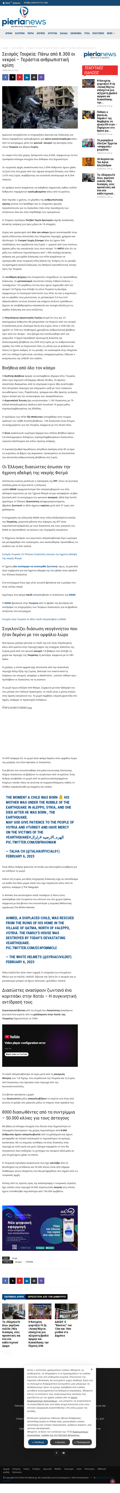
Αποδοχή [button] (39, 1442)
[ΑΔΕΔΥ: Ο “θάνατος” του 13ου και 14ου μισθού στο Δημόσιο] (66, 1311)
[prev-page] (4, 1352)
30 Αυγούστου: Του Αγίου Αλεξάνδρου (105, 162)
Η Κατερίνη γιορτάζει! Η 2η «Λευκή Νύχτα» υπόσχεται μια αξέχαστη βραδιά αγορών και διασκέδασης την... (107, 91)
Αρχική (5, 48)
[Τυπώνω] (34, 77)
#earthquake (17, 837)
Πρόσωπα (16, 1472)
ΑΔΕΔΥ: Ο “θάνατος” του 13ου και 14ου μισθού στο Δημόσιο (63, 1328)
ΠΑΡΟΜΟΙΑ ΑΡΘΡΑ (14, 1296)
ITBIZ (91, 1477)
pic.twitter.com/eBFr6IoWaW (31, 842)
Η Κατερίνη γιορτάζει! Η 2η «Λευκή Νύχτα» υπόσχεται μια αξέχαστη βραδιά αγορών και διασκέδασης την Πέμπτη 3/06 (38, 1333)
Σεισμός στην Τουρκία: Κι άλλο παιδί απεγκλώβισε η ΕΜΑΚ (34, 619)
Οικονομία (69, 1469)
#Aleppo (62, 928)
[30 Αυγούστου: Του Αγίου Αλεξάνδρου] (88, 162)
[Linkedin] (27, 77)
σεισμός (18, 1262)
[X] (12, 77)
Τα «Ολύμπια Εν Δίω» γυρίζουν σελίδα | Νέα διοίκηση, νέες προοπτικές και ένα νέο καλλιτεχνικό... (106, 184)
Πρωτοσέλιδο (17, 48)
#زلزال (36, 837)
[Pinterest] (20, 77)
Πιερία (26, 1469)
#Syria (12, 827)
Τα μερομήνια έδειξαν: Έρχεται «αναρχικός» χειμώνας (107, 145)
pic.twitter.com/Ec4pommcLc (31, 948)
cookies (45, 1435)
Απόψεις (36, 1469)
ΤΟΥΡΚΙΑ (29, 1262)
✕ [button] (91, 1369)
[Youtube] (63, 1453)
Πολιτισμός (89, 1469)
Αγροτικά (47, 1469)
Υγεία (79, 1469)
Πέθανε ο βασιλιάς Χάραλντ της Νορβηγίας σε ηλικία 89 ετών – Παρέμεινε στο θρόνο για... (107, 121)
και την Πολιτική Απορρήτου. (65, 1435)
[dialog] (60, 1406)
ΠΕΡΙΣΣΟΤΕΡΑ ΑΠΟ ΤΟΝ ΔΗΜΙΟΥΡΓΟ (47, 1296)
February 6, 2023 (20, 856)
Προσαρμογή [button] (83, 1442)
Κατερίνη (16, 1469)
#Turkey (33, 827)
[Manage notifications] (112, 1481)
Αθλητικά (102, 1469)
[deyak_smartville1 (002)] (40, 1228)
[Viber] (41, 77)
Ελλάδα (58, 1469)
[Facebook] (5, 77)
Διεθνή (6, 1472)
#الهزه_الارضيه (46, 837)
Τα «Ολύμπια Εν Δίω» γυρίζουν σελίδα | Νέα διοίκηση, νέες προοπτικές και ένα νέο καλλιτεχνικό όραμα (11, 1333)
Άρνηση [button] (61, 1442)
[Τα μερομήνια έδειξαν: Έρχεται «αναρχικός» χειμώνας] (88, 143)
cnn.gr (14, 1258)
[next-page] (9, 1352)
